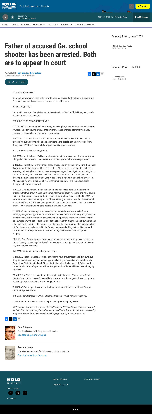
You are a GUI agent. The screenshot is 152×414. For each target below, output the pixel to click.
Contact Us (66, 25)
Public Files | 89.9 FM (92, 379)
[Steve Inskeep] (10, 353)
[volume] (12, 17)
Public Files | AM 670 (60, 385)
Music (15, 25)
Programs (26, 25)
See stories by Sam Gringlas (32, 334)
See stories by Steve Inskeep (32, 355)
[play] (5, 17)
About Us (51, 25)
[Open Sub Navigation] (9, 25)
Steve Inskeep (35, 73)
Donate (143, 6)
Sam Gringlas (23, 73)
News (4, 25)
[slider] (16, 17)
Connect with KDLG (60, 379)
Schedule (37, 25)
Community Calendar (85, 25)
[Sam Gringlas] (10, 333)
